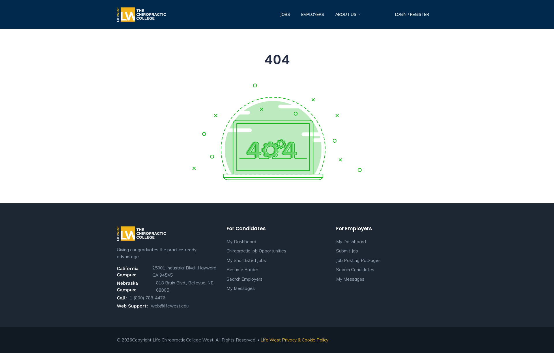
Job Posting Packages (358, 260)
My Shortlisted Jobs (246, 260)
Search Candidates (355, 269)
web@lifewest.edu (170, 306)
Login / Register (412, 14)
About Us (346, 14)
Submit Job (347, 251)
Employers (312, 14)
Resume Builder (242, 269)
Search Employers (245, 279)
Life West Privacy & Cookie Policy (294, 340)
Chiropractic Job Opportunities (256, 251)
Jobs (285, 14)
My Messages (241, 288)
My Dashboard (241, 241)
